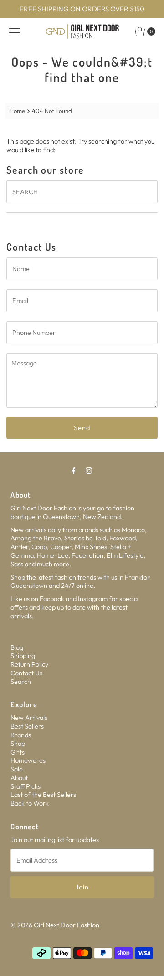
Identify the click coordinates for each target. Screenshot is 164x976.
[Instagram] (89, 470)
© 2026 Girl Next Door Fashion (54, 925)
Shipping (22, 656)
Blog (16, 647)
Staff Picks (25, 786)
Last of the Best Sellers (43, 795)
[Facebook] (74, 470)
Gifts (17, 752)
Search (20, 682)
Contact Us (26, 673)
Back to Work (29, 803)
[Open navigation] (14, 31)
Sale (16, 769)
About (19, 778)
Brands (20, 735)
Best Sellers (27, 726)
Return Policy (29, 664)
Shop (17, 744)
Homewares (28, 760)
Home (17, 110)
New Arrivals (28, 718)
